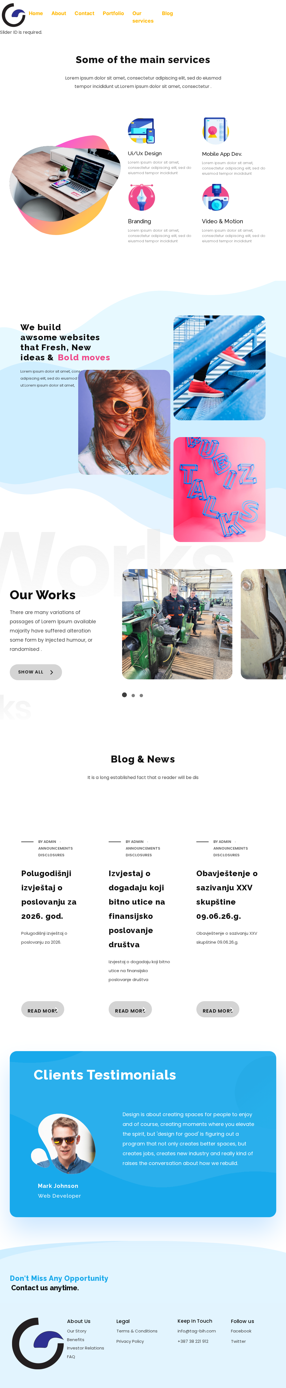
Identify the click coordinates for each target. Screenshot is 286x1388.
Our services (143, 17)
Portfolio (113, 13)
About (58, 13)
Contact (84, 13)
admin (50, 841)
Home (36, 13)
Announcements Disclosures (55, 852)
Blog (167, 13)
